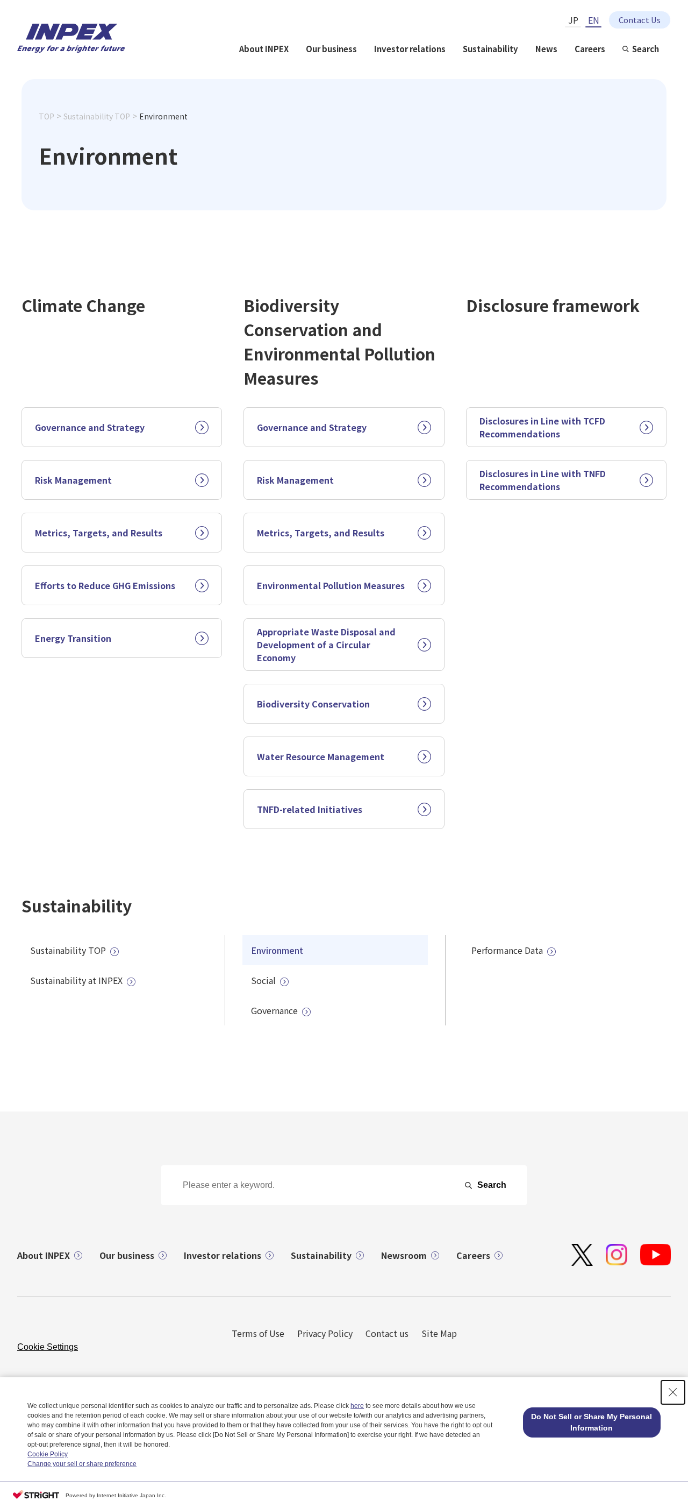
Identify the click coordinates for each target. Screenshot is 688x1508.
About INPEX (264, 48)
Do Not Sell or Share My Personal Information (591, 1422)
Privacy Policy (325, 1333)
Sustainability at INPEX (76, 980)
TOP (46, 116)
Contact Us (640, 19)
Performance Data (507, 950)
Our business (331, 48)
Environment (277, 950)
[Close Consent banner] (673, 1392)
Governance (274, 1010)
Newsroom (404, 1255)
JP (573, 19)
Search (645, 48)
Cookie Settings (47, 1346)
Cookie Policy (47, 1454)
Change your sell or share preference (82, 1464)
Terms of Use (258, 1333)
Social (263, 980)
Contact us (387, 1333)
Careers (590, 48)
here (357, 1406)
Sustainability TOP (96, 116)
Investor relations (410, 48)
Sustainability (490, 48)
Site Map (439, 1333)
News (546, 48)
